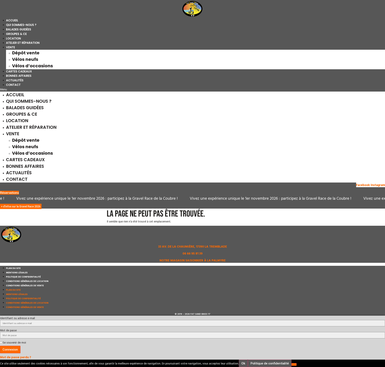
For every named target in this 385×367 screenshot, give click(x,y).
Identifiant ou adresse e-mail (17, 318)
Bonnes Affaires (18, 76)
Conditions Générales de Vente (25, 285)
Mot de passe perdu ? (15, 357)
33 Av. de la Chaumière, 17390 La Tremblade (192, 246)
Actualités (14, 80)
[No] (294, 364)
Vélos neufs (25, 59)
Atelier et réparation (23, 43)
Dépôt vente (25, 53)
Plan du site (13, 268)
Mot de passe (8, 330)
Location (13, 38)
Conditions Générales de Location (27, 281)
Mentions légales (17, 272)
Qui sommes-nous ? (21, 25)
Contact (13, 85)
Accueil (12, 20)
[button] (192, 89)
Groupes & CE (16, 34)
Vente (10, 47)
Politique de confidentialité (23, 276)
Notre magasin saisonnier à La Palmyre (193, 260)
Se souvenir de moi (14, 342)
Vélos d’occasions (32, 66)
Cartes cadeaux (19, 71)
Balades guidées (18, 29)
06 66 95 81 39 (193, 253)
